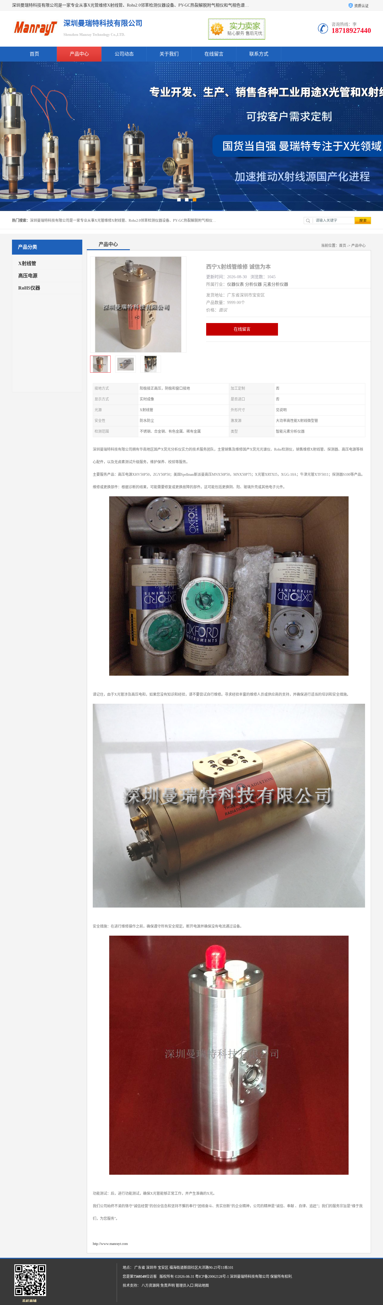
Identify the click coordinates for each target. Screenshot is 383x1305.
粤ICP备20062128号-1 (212, 1277)
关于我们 (169, 53)
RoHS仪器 (29, 287)
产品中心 (79, 53)
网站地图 (201, 1285)
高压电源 (27, 275)
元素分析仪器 (275, 284)
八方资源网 (150, 1285)
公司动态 (124, 53)
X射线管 (27, 263)
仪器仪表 (235, 284)
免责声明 (167, 1285)
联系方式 (258, 53)
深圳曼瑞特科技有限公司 (249, 1277)
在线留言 (214, 53)
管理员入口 (185, 1285)
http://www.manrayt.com (110, 1244)
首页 (34, 53)
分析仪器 (253, 284)
